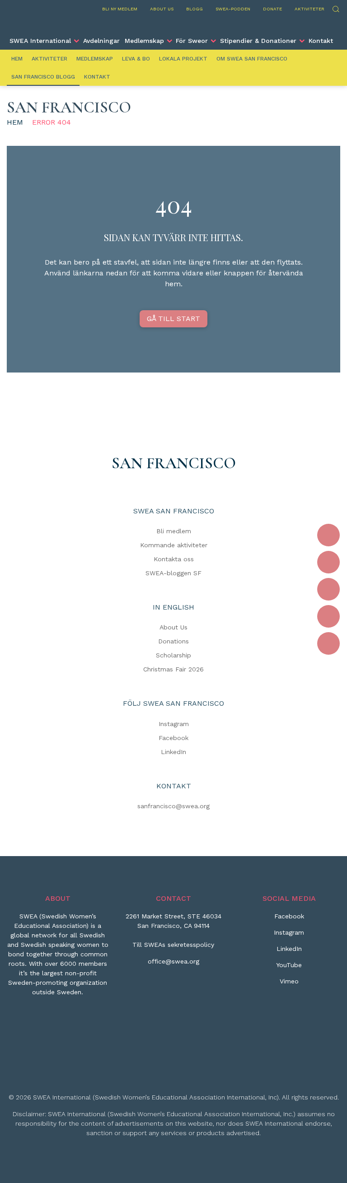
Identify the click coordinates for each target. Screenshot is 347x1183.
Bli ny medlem (119, 8)
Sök (335, 8)
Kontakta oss (174, 559)
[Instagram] (328, 562)
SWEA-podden (233, 8)
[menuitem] (44, 41)
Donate (272, 8)
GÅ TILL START (173, 318)
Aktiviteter (309, 8)
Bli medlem (173, 531)
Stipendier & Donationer (258, 40)
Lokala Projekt (183, 59)
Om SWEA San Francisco (251, 59)
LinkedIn (173, 751)
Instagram (174, 723)
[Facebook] (328, 535)
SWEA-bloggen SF (173, 573)
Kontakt (321, 40)
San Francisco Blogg (43, 77)
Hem (17, 59)
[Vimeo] (328, 643)
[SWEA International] (173, 24)
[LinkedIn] (328, 589)
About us (162, 8)
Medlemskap (144, 40)
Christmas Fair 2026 (173, 669)
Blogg (194, 8)
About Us (173, 627)
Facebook (173, 737)
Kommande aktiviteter (173, 545)
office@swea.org (173, 961)
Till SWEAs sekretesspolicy (173, 944)
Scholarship (173, 655)
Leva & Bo (136, 59)
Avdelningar (101, 40)
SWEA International (40, 40)
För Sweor (192, 40)
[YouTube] (328, 616)
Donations (173, 641)
